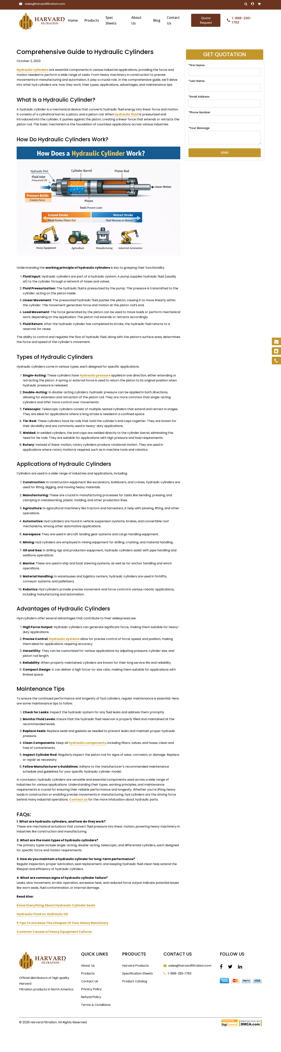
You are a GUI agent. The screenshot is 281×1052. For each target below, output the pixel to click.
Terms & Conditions (95, 1005)
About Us (136, 20)
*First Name (196, 65)
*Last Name (196, 81)
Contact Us (173, 20)
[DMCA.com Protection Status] (250, 1022)
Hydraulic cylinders (32, 70)
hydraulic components (87, 743)
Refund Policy (91, 997)
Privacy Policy (91, 989)
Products (91, 20)
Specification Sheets (137, 973)
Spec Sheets (111, 20)
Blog (156, 20)
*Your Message (199, 128)
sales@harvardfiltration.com (45, 4)
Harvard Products (135, 965)
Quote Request (206, 20)
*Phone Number (199, 112)
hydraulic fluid (127, 114)
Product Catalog (134, 981)
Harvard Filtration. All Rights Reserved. (58, 1022)
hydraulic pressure (95, 375)
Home (73, 20)
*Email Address (199, 97)
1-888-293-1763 (179, 973)
